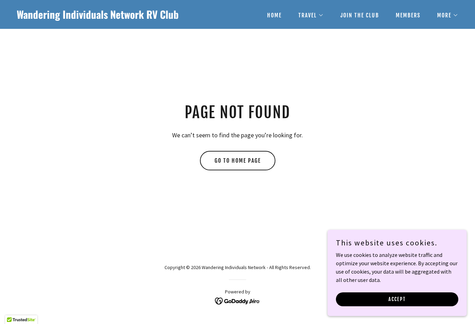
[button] (308, 15)
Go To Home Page (238, 160)
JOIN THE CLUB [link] (359, 15)
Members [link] (408, 15)
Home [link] (274, 15)
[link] (124, 16)
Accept (397, 299)
